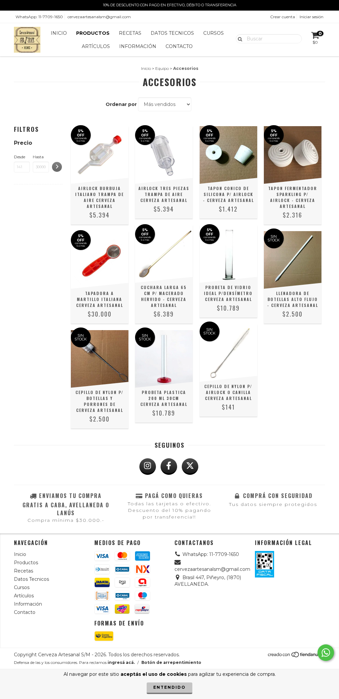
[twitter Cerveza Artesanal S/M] (190, 466)
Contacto (179, 46)
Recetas (130, 33)
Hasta (38, 156)
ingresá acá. (121, 662)
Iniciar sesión (311, 16)
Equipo (162, 68)
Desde (19, 156)
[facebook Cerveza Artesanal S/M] (169, 466)
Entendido (169, 687)
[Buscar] (238, 38)
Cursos (213, 33)
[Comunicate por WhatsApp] (325, 652)
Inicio (59, 33)
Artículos (96, 46)
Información (137, 46)
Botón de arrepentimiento (171, 662)
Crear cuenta (282, 16)
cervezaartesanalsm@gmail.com (99, 16)
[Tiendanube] (296, 656)
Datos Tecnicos (172, 33)
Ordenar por (121, 104)
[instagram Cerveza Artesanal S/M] (147, 466)
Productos (93, 33)
